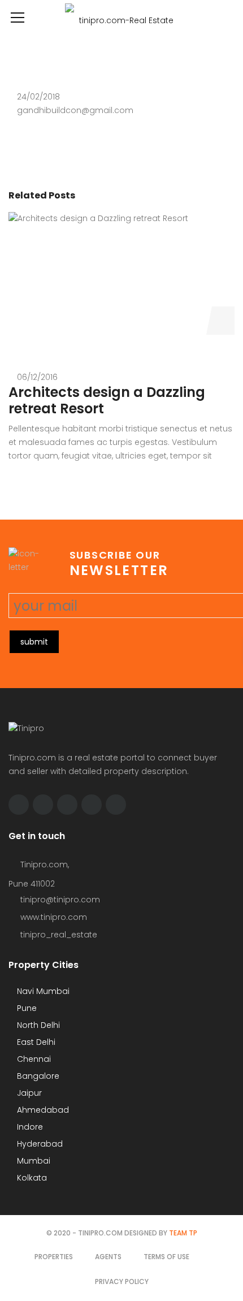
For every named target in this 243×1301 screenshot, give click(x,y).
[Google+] (116, 804)
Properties (53, 1256)
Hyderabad (39, 1143)
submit (34, 641)
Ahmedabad (42, 1110)
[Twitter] (43, 804)
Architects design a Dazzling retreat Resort (106, 400)
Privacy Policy (122, 1281)
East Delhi (35, 1042)
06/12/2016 (37, 377)
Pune (26, 1008)
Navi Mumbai (42, 991)
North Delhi (37, 1025)
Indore (29, 1127)
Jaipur (28, 1093)
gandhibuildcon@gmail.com (75, 110)
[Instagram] (67, 804)
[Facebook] (18, 804)
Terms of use (166, 1256)
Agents (108, 1256)
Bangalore (37, 1076)
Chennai (33, 1059)
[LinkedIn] (91, 804)
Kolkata (31, 1177)
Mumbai (32, 1160)
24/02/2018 (38, 96)
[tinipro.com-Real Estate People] (121, 17)
